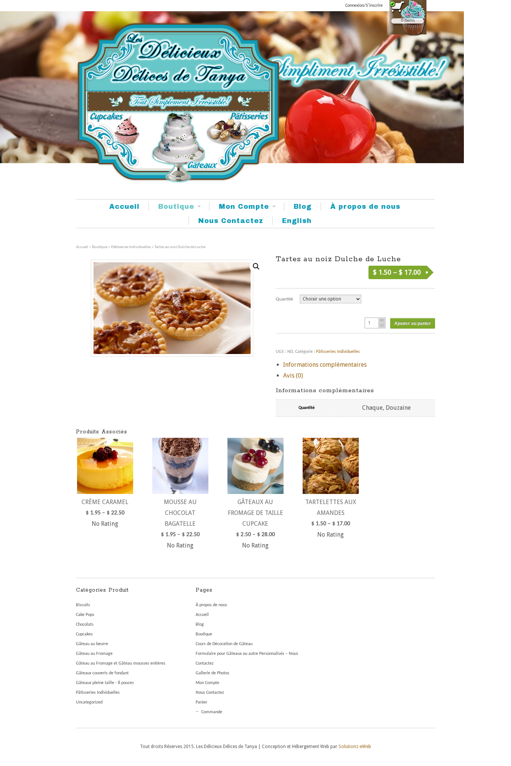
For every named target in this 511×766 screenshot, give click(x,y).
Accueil (124, 206)
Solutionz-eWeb (355, 746)
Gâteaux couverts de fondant (102, 673)
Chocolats (85, 624)
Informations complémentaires (325, 364)
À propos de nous (365, 206)
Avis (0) (293, 375)
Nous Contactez (230, 221)
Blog (303, 206)
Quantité (284, 299)
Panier (201, 702)
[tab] (359, 365)
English (297, 221)
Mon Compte (239, 207)
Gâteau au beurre (92, 644)
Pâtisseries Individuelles (131, 247)
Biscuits (83, 605)
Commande (211, 712)
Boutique (171, 207)
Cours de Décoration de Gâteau (224, 644)
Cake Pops (85, 615)
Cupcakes (84, 634)
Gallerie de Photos (212, 673)
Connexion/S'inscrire (364, 5)
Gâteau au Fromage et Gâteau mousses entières (120, 663)
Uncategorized (89, 702)
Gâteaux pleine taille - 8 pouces (105, 683)
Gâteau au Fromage (94, 653)
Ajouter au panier (412, 323)
